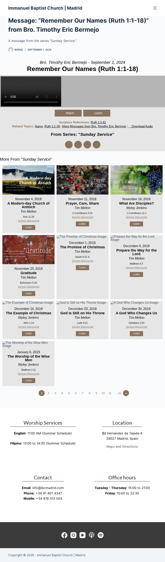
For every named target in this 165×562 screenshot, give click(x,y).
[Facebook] (64, 535)
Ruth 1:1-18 (52, 126)
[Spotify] (101, 535)
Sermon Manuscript (28, 220)
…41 (118, 393)
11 (109, 393)
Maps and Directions (122, 446)
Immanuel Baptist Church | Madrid (45, 8)
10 (103, 393)
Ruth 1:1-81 (98, 122)
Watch (70, 113)
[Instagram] (73, 535)
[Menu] (155, 8)
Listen (98, 113)
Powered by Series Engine (150, 404)
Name (39, 126)
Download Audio (142, 126)
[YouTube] (82, 535)
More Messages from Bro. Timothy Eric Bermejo (94, 126)
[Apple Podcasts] (92, 535)
